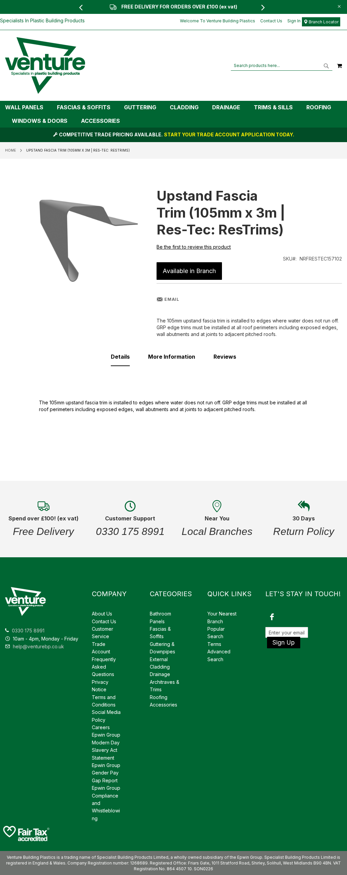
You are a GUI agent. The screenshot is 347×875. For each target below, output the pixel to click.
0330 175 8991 (28, 630)
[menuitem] (27, 107)
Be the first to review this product (194, 247)
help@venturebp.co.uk (38, 646)
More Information (171, 356)
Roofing (158, 697)
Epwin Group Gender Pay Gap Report (106, 772)
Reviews (224, 356)
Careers (101, 727)
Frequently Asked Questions (104, 666)
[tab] (173, 114)
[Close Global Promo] (338, 5)
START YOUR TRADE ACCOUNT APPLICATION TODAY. (229, 134)
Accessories (163, 705)
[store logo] (45, 65)
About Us (102, 613)
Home (10, 150)
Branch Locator (323, 21)
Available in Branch (189, 270)
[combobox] (281, 66)
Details (120, 356)
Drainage (160, 674)
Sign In (294, 20)
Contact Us (271, 20)
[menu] (173, 114)
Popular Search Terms (216, 636)
